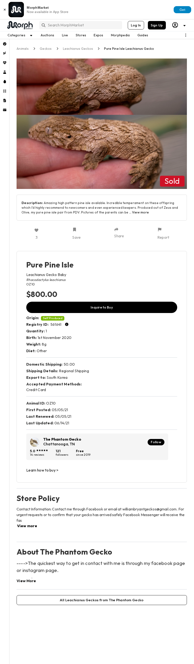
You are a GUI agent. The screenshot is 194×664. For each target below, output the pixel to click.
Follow (156, 442)
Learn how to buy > (42, 470)
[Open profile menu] (179, 25)
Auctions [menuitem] (47, 35)
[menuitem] (4, 44)
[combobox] (80, 25)
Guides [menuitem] (142, 35)
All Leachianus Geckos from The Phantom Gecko (101, 600)
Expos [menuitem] (98, 35)
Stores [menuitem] (81, 35)
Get (182, 10)
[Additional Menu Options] (186, 35)
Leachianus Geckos (78, 48)
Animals (23, 48)
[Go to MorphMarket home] (20, 25)
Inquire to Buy (102, 307)
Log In (136, 25)
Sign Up (157, 25)
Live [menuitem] (65, 35)
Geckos (46, 48)
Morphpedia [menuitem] (120, 35)
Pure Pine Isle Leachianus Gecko (129, 48)
